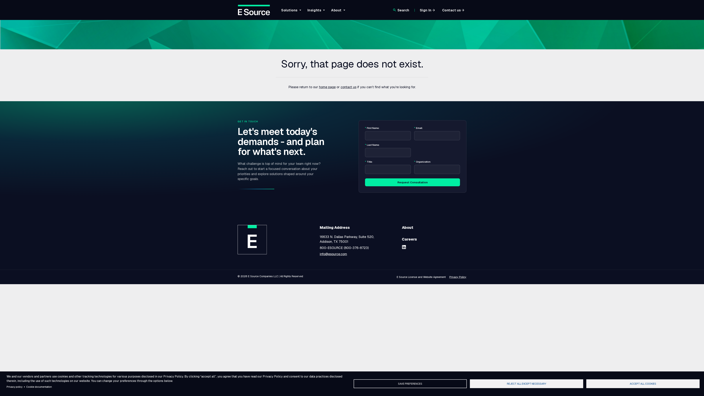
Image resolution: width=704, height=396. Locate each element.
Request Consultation (412, 182)
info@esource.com (333, 254)
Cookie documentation (39, 386)
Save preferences (410, 383)
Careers (409, 239)
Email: (418, 128)
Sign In (426, 10)
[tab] (290, 13)
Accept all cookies (643, 383)
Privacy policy (15, 386)
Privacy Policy (457, 277)
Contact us (451, 10)
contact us (348, 87)
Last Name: (372, 145)
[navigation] (312, 12)
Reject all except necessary (526, 383)
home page (327, 87)
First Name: (372, 128)
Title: (369, 161)
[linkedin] (404, 247)
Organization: (422, 161)
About (407, 227)
